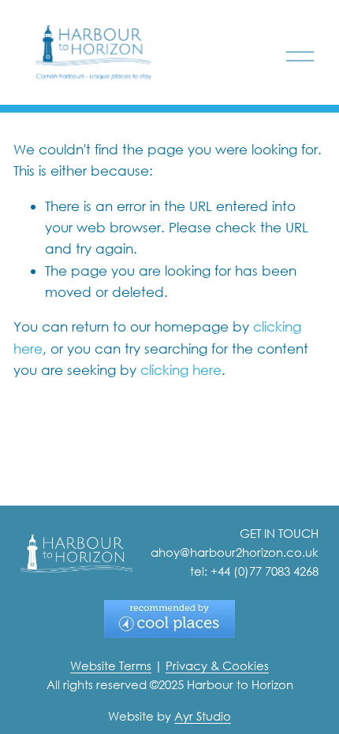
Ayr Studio (202, 716)
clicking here (181, 369)
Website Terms (110, 665)
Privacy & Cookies (217, 665)
